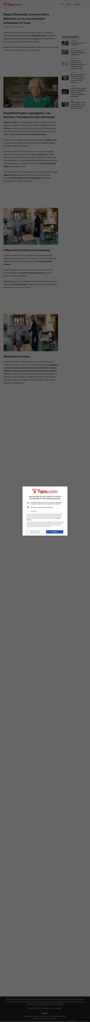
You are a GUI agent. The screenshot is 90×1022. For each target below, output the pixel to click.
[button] (45, 511)
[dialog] (45, 511)
